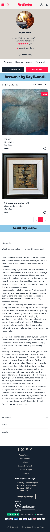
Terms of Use (26, 527)
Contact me (37, 69)
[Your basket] (47, 5)
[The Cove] (25, 120)
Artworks (8, 62)
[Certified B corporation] (25, 506)
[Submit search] (8, 5)
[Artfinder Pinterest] (31, 449)
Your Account (25, 459)
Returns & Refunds (25, 466)
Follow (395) (27, 55)
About (29, 62)
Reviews (19, 62)
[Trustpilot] (25, 514)
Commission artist (13, 69)
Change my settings (25, 497)
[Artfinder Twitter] (22, 449)
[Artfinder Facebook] (18, 449)
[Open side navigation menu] (3, 4)
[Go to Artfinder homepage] (25, 4)
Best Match (37, 85)
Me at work (40, 62)
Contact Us (25, 473)
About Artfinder (25, 455)
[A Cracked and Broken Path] (25, 184)
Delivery (25, 462)
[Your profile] (41, 4)
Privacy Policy (39, 527)
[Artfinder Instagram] (27, 449)
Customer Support (25, 470)
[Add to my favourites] (44, 148)
